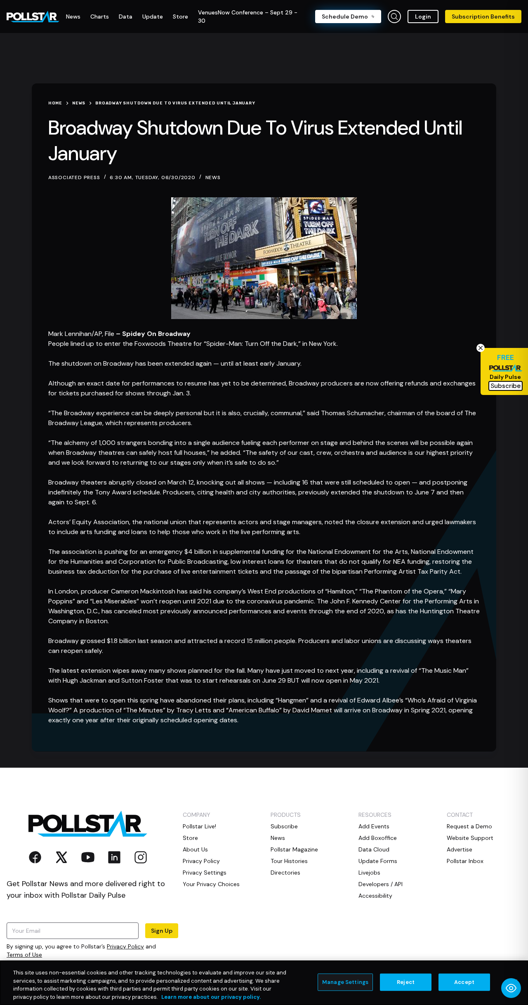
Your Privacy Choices (211, 884)
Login (423, 16)
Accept (464, 982)
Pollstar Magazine (294, 849)
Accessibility (375, 895)
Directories (285, 872)
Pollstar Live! (199, 826)
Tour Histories (289, 861)
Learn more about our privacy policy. (211, 996)
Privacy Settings (204, 872)
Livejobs (369, 872)
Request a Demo (469, 826)
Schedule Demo (345, 16)
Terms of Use (24, 954)
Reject (406, 982)
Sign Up (161, 930)
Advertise (459, 849)
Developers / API (380, 884)
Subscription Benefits (483, 16)
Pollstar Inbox (465, 861)
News (213, 177)
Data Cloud (373, 849)
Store (190, 838)
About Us (195, 849)
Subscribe (284, 826)
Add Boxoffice (377, 838)
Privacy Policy (125, 946)
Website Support (470, 838)
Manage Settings (345, 982)
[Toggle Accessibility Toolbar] (511, 988)
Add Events (373, 826)
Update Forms (377, 861)
